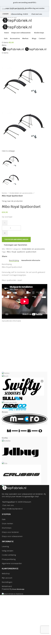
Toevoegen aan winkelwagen (16, 239)
